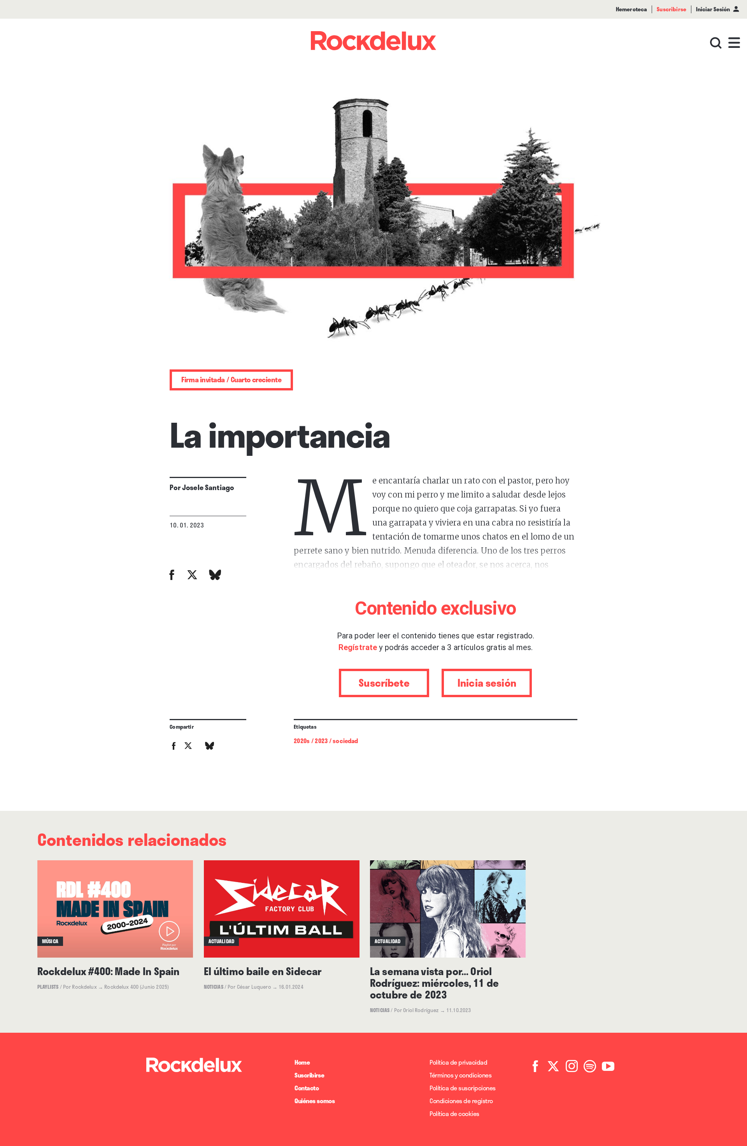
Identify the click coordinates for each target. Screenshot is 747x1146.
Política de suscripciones (463, 1087)
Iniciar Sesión (713, 9)
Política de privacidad (458, 1062)
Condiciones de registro (461, 1100)
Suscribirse (309, 1074)
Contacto (307, 1087)
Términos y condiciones (460, 1074)
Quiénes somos (315, 1100)
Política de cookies (454, 1113)
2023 (321, 740)
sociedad (345, 740)
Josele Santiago (208, 487)
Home (302, 1062)
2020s (302, 740)
